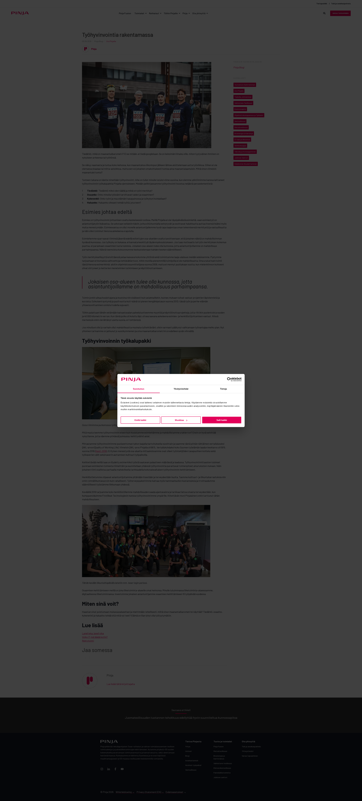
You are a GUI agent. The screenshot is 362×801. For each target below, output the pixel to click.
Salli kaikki (221, 420)
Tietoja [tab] (223, 388)
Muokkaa (179, 420)
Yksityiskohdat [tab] (181, 388)
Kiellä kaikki (140, 420)
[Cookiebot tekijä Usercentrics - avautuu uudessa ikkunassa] (229, 379)
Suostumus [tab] (138, 388)
